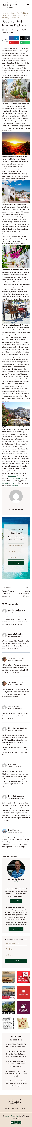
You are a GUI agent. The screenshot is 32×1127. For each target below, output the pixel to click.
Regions (13, 15)
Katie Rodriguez (14, 796)
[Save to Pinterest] (16, 42)
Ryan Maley (12, 830)
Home (7, 1108)
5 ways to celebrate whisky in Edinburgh (24, 592)
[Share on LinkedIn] (16, 38)
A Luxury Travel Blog (12, 1116)
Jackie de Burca (11, 30)
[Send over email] (22, 42)
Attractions (5, 13)
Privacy (24, 1108)
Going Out (5, 15)
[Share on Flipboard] (11, 42)
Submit (16, 563)
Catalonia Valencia (17, 478)
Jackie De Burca (14, 658)
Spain (19, 15)
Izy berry (11, 706)
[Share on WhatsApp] (27, 42)
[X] (16, 1122)
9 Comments (9, 32)
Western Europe (15, 18)
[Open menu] (28, 4)
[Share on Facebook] (11, 38)
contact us (14, 486)
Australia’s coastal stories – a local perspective (8, 592)
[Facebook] (12, 1122)
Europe (13, 13)
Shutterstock (12, 476)
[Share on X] (22, 38)
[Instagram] (19, 1122)
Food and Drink (22, 13)
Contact (15, 1108)
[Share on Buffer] (27, 38)
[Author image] (3, 30)
